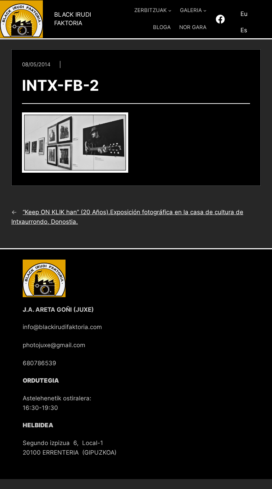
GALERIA (191, 10)
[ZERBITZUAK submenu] (169, 10)
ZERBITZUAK (150, 10)
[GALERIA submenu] (204, 10)
